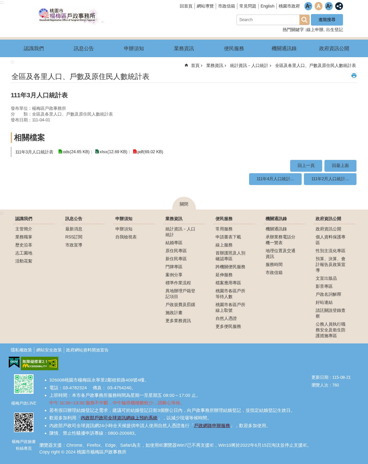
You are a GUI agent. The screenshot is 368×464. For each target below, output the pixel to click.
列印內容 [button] (354, 75)
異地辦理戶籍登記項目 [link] (180, 294)
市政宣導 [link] (73, 245)
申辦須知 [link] (134, 48)
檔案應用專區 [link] (228, 283)
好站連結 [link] (324, 302)
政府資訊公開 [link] (334, 48)
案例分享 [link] (173, 274)
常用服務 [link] (224, 229)
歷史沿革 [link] (23, 245)
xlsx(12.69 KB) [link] (113, 151)
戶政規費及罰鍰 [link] (180, 304)
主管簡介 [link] (23, 229)
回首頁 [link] (186, 6)
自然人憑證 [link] (226, 318)
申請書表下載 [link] (228, 237)
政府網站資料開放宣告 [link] (87, 350)
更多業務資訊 (178, 320)
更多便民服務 (228, 326)
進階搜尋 (326, 19)
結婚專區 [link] (173, 242)
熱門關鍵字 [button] (293, 29)
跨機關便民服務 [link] (230, 266)
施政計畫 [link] (173, 312)
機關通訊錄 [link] (284, 48)
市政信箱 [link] (226, 6)
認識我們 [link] (34, 48)
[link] (14, 362)
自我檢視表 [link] (126, 237)
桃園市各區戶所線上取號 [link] (230, 307)
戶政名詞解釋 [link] (328, 294)
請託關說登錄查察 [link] (330, 313)
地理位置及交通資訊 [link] (280, 253)
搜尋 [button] (304, 20)
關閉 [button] (184, 204)
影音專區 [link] (324, 286)
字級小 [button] (308, 6)
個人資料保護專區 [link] (330, 240)
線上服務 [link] (224, 245)
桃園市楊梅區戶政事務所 (69, 16)
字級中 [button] (318, 6)
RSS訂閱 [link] (73, 237)
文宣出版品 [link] (326, 278)
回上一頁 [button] (306, 165)
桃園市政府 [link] (289, 6)
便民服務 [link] (234, 48)
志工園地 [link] (23, 253)
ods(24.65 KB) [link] (76, 151)
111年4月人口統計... (275, 178)
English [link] (267, 6)
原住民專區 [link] (176, 250)
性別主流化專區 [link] (330, 250)
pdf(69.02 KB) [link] (150, 151)
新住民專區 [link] (176, 258)
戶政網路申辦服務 (212, 425)
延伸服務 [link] (224, 274)
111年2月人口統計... (330, 178)
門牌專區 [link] (173, 266)
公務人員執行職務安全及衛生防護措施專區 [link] (330, 330)
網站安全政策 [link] (49, 350)
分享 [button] (339, 6)
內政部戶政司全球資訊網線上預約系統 (119, 417)
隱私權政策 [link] (21, 350)
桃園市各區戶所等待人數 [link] (230, 294)
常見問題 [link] (247, 6)
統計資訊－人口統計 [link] (249, 65)
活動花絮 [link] (23, 261)
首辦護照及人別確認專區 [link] (230, 256)
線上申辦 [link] (314, 29)
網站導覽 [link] (205, 6)
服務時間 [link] (274, 264)
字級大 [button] (329, 6)
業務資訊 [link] (184, 48)
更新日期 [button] (319, 377)
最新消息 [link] (73, 229)
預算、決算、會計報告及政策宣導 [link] (330, 264)
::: (2, 213)
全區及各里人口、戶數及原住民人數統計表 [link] (315, 65)
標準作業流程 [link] (178, 283)
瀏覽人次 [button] (319, 385)
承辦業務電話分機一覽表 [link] (280, 240)
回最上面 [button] (340, 165)
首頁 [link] (195, 65)
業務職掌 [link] (23, 237)
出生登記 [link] (334, 29)
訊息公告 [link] (84, 48)
